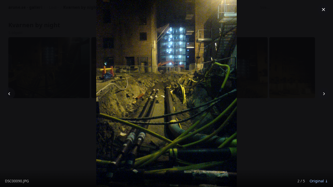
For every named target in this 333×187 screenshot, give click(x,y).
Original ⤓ (319, 180)
